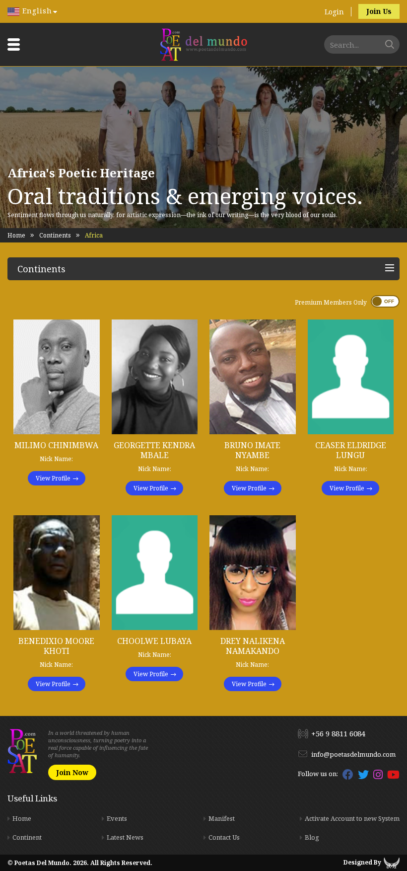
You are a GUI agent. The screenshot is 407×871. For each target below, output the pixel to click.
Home (16, 235)
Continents (55, 235)
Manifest (221, 818)
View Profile (53, 478)
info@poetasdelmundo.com (353, 754)
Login (334, 11)
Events (117, 818)
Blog (312, 837)
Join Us (379, 11)
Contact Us (224, 837)
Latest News (125, 837)
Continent (27, 837)
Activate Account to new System (352, 818)
